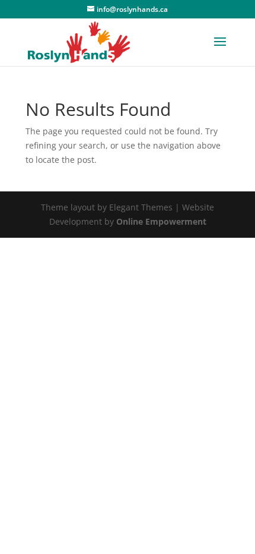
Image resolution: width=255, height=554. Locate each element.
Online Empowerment (161, 221)
